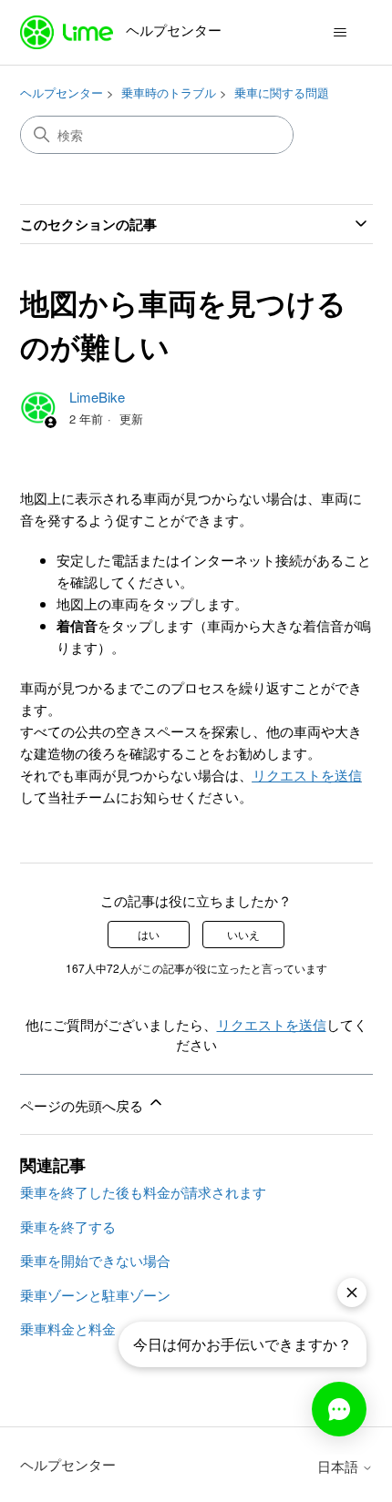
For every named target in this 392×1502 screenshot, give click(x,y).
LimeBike (97, 396)
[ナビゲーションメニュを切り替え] (340, 32)
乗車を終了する (68, 1226)
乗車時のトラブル (168, 92)
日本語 (339, 1466)
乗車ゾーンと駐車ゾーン (95, 1294)
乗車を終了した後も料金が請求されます (143, 1191)
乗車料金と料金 (68, 1328)
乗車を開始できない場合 (95, 1260)
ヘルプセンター (61, 92)
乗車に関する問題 (281, 92)
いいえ (243, 934)
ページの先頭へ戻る (83, 1105)
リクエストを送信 (307, 774)
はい (149, 934)
